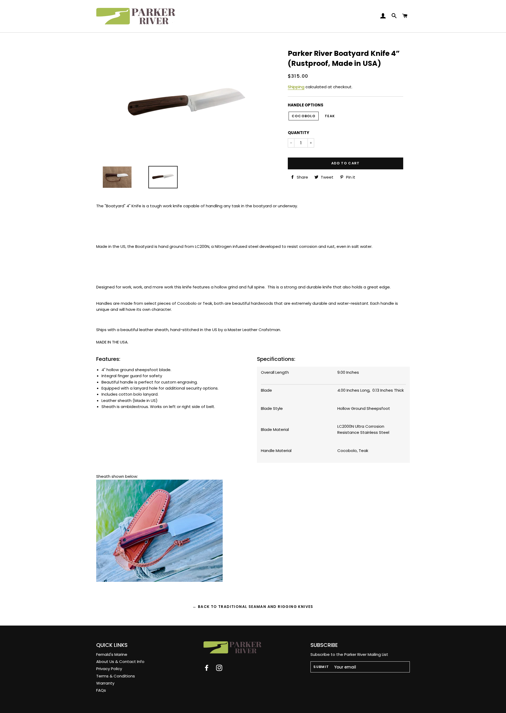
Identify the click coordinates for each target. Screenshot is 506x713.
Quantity (298, 132)
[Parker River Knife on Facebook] (209, 669)
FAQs (101, 690)
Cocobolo (303, 116)
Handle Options (305, 105)
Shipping (296, 87)
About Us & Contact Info (120, 661)
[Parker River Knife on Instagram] (222, 669)
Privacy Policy (109, 668)
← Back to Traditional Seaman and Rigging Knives (253, 606)
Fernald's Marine (111, 654)
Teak (330, 116)
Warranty (105, 683)
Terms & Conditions (115, 676)
